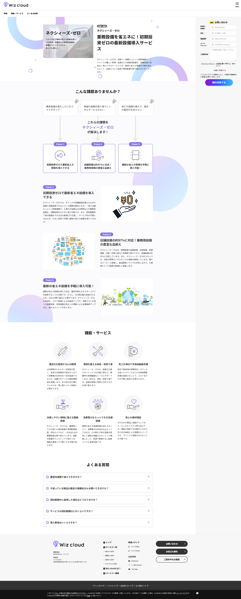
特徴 (5, 13)
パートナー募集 (112, 573)
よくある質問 (32, 13)
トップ (108, 542)
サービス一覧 (111, 547)
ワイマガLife (135, 551)
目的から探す (109, 560)
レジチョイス (111, 586)
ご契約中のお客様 (172, 559)
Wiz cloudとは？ (113, 568)
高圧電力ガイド (125, 586)
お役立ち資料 (172, 551)
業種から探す (109, 555)
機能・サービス (17, 13)
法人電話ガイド (141, 586)
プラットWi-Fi (97, 586)
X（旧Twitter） (137, 565)
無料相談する (219, 82)
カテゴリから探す (111, 564)
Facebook (134, 561)
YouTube (135, 569)
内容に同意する (220, 70)
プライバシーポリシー (208, 64)
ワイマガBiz (135, 547)
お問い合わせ (172, 543)
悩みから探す (109, 551)
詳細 (88, 596)
